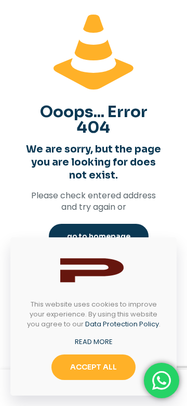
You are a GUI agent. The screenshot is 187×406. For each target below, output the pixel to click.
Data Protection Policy (122, 324)
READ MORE (94, 342)
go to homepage (98, 236)
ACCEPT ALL (93, 367)
